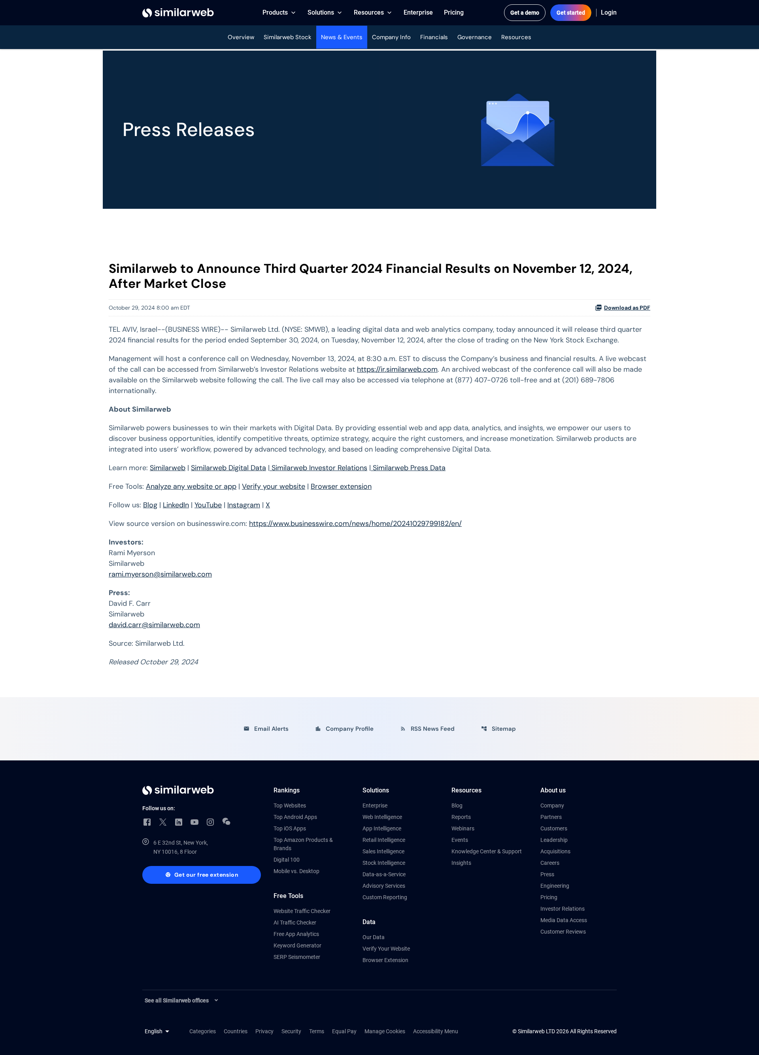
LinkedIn (176, 505)
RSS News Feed (427, 729)
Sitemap (498, 729)
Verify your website (273, 486)
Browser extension (341, 486)
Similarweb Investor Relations (318, 468)
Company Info (391, 37)
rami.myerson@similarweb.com (160, 574)
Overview (241, 37)
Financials (434, 37)
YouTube (208, 505)
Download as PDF (627, 307)
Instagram (243, 505)
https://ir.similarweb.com (397, 369)
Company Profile (344, 729)
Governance (474, 37)
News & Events (342, 37)
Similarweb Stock (288, 37)
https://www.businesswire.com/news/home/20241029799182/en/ (355, 523)
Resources (516, 37)
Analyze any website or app (191, 486)
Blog (150, 505)
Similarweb (167, 468)
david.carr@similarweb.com (154, 625)
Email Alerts (266, 729)
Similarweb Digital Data (228, 468)
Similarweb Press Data (408, 468)
